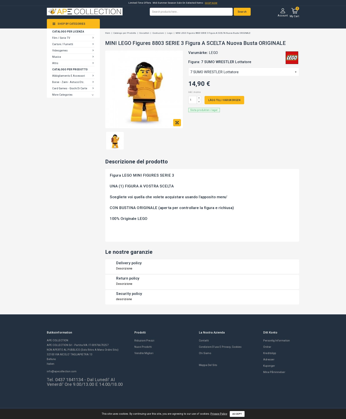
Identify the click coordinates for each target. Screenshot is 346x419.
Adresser (268, 359)
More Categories (62, 94)
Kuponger (269, 365)
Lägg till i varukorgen (224, 100)
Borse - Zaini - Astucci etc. (68, 82)
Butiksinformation (59, 332)
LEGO (213, 53)
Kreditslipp (269, 353)
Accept (237, 414)
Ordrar (267, 346)
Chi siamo (205, 353)
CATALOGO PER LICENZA (68, 31)
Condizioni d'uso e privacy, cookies (220, 346)
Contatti (204, 340)
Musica (56, 56)
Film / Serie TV (61, 37)
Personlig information (276, 340)
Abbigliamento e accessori (68, 75)
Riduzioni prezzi (144, 340)
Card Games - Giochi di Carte (69, 88)
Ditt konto (270, 332)
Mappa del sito (208, 365)
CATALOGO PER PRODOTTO (70, 69)
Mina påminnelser (274, 372)
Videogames (60, 50)
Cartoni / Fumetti (62, 44)
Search (242, 11)
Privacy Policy (218, 413)
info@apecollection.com (61, 371)
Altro (55, 63)
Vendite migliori (143, 353)
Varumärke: (198, 53)
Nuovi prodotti (143, 346)
